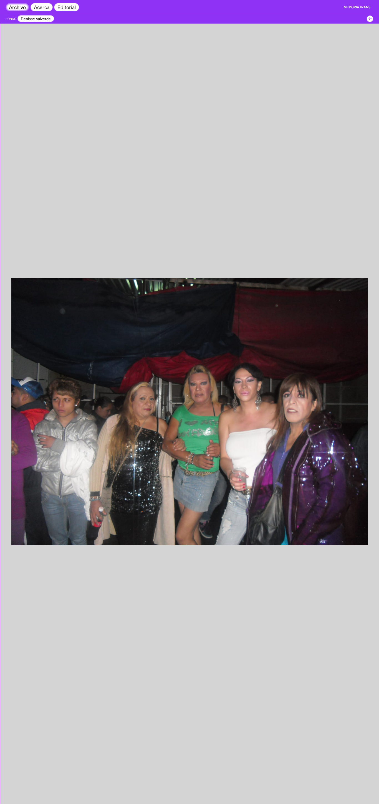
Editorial (66, 7)
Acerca (41, 7)
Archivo (17, 7)
